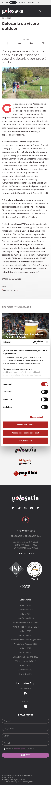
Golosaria (13, 2)
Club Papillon (31, 2)
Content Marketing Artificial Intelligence (17, 781)
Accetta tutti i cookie (25, 425)
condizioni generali (19, 748)
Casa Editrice (21, 2)
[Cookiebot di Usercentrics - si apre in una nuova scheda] (33, 342)
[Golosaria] (13, 14)
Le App (38, 2)
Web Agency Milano (18, 779)
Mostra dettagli (36, 417)
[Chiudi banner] (47, 342)
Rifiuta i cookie (25, 441)
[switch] (44, 392)
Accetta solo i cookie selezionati (25, 433)
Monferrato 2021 (9, 290)
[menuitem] (25, 605)
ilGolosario (5, 2)
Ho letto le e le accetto (20, 748)
